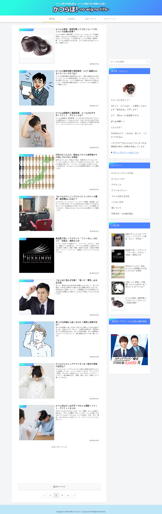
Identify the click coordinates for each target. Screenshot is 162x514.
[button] (148, 61)
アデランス (116, 185)
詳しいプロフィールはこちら (126, 152)
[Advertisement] (59, 464)
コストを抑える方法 (120, 196)
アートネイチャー (119, 190)
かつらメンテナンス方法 (122, 173)
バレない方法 (117, 202)
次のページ (59, 486)
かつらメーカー (118, 179)
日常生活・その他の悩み (122, 214)
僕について (116, 208)
